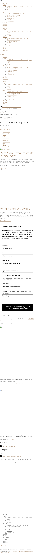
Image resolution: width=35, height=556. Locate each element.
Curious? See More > (5, 221)
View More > (11, 439)
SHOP (5, 22)
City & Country (6, 260)
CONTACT (14, 493)
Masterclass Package (12, 16)
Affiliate (9, 10)
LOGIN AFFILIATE (30, 493)
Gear (4, 135)
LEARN (5, 12)
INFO (4, 5)
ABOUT (19, 490)
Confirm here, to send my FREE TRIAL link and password (17, 308)
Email (3, 253)
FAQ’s (8, 9)
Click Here (2, 113)
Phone (3, 268)
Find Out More (4, 118)
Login (4, 541)
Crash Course (10, 18)
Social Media (5, 283)
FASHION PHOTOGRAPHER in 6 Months (17, 13)
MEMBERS (21, 493)
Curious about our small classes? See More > (11, 383)
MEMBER (5, 25)
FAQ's (33, 490)
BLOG (5, 24)
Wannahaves (6, 133)
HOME (5, 3)
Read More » (3, 168)
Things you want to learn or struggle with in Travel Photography (16, 292)
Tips (4, 136)
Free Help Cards (11, 21)
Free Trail (9, 19)
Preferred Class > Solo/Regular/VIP (12, 275)
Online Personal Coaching (13, 15)
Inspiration (6, 138)
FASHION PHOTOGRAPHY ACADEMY (15, 209)
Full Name (5, 245)
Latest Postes (6, 132)
